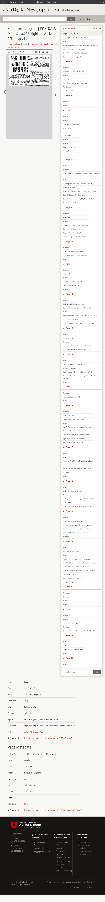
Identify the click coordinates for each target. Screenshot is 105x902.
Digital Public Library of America (85, 852)
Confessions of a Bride (71, 285)
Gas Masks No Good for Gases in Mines (77, 529)
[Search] (71, 19)
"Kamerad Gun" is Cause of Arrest (75, 533)
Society (65, 645)
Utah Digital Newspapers (61, 849)
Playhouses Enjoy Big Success (73, 419)
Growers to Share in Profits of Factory (76, 567)
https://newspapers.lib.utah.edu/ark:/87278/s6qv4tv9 (48, 738)
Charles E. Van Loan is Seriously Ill (75, 229)
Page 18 (69, 481)
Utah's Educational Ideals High (73, 491)
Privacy (49, 882)
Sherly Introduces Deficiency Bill (74, 49)
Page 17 (69, 447)
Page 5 (69, 61)
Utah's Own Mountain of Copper (74, 251)
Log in (101, 2)
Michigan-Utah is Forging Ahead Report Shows (79, 191)
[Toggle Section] (63, 61)
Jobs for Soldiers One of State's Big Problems (78, 323)
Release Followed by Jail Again (73, 57)
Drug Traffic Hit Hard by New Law (75, 233)
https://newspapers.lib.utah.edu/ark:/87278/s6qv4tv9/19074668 (53, 810)
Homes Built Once (69, 217)
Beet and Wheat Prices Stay (72, 551)
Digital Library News (63, 861)
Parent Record (14, 47)
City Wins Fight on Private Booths (74, 237)
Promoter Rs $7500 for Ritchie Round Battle (78, 461)
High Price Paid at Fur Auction (73, 438)
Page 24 (69, 658)
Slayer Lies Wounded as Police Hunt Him (77, 346)
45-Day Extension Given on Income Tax (76, 349)
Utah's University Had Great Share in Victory (78, 506)
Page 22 (69, 609)
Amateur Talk (67, 465)
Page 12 (69, 294)
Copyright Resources (42, 851)
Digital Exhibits (61, 854)
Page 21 (69, 586)
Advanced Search (85, 19)
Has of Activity (68, 338)
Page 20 (69, 541)
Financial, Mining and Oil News (73, 71)
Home (5, 2)
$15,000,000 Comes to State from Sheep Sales (79, 563)
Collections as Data (63, 858)
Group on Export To (70, 582)
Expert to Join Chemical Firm (73, 649)
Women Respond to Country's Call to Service (78, 308)
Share (24, 44)
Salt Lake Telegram (67, 10)
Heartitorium (67, 274)
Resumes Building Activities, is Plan (75, 431)
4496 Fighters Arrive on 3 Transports (76, 37)
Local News (67, 128)
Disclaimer (78, 887)
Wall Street (67, 87)
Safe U (89, 882)
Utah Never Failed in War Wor (73, 304)
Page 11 (69, 264)
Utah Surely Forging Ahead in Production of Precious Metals (81, 174)
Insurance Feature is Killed (72, 397)
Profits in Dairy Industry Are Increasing (76, 559)
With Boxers (67, 472)
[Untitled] (66, 41)
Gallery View (49, 44)
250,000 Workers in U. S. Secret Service (77, 525)
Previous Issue (69, 28)
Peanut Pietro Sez (69, 151)
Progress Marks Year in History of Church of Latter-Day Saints (81, 377)
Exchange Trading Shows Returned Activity (78, 184)
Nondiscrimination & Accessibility (69, 882)
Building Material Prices (71, 203)
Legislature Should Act (71, 124)
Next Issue (96, 28)
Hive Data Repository (64, 870)
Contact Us (23, 2)
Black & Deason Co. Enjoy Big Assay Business (79, 199)
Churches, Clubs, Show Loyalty (73, 364)
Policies (89, 887)
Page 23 (69, 635)
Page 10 (69, 241)
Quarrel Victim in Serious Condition (75, 225)
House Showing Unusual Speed (74, 521)
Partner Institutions (85, 842)
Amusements (67, 155)
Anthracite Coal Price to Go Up (73, 442)
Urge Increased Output (71, 319)
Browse (13, 2)
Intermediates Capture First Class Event (77, 469)
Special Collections (41, 848)
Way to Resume (68, 574)
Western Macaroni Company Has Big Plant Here (80, 631)
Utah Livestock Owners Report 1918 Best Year (79, 570)
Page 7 (69, 110)
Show (26, 804)
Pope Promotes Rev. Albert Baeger (75, 53)
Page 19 (69, 511)
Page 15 (69, 387)
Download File (14, 44)
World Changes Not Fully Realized (75, 255)
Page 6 (69, 95)
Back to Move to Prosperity (72, 578)
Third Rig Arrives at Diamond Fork (75, 83)
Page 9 (69, 207)
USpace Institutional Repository (63, 865)
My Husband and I (69, 147)
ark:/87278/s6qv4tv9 (33, 732)
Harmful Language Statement (43, 2)
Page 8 (69, 159)
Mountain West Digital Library (84, 846)
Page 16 (69, 405)
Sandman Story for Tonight (72, 282)
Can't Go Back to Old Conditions (74, 195)
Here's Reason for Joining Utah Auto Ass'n (77, 427)
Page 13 (69, 328)
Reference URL (35, 44)
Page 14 (69, 354)
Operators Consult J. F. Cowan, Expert (76, 435)
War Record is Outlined (71, 623)
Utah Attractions (68, 415)
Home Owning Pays (70, 187)
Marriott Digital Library (62, 843)
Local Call (66, 79)
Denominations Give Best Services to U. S (77, 372)
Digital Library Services (39, 843)
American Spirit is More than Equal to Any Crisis (80, 315)
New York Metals (69, 91)
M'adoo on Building (69, 368)
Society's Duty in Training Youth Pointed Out (78, 499)
